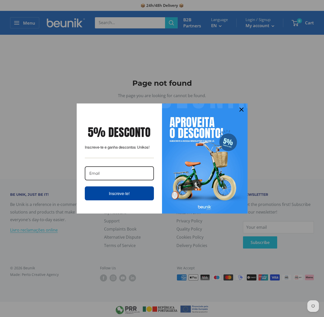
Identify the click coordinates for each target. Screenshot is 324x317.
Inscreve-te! (119, 193)
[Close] (241, 109)
